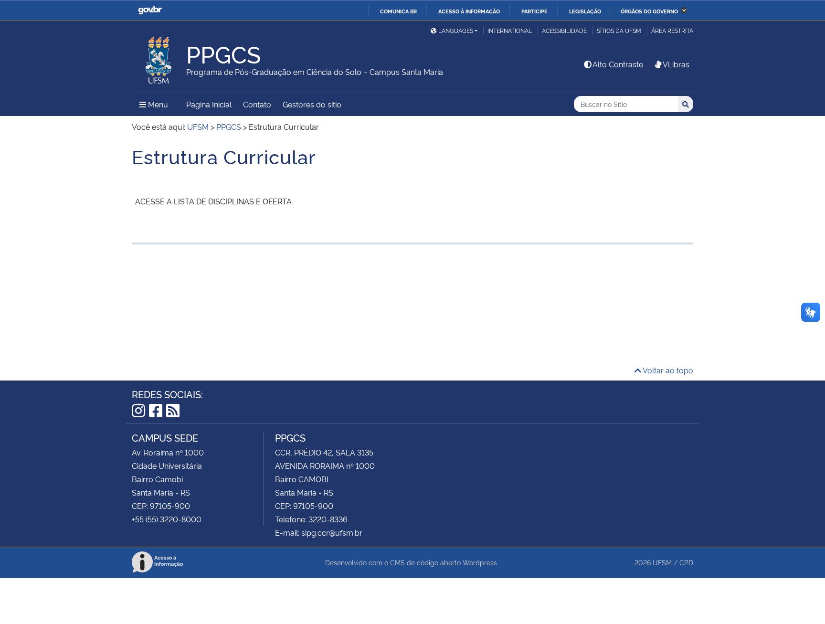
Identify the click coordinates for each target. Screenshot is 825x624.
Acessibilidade (564, 30)
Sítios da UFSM (619, 30)
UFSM (662, 562)
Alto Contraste (617, 64)
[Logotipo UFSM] (159, 58)
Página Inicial (209, 104)
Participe (534, 11)
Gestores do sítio (312, 104)
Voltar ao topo (667, 370)
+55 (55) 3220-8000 (166, 519)
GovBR (150, 10)
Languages (455, 30)
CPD (686, 562)
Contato (257, 104)
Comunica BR (398, 11)
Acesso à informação (469, 11)
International (509, 30)
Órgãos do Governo (649, 11)
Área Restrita (672, 30)
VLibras (676, 64)
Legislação (585, 11)
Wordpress (480, 562)
